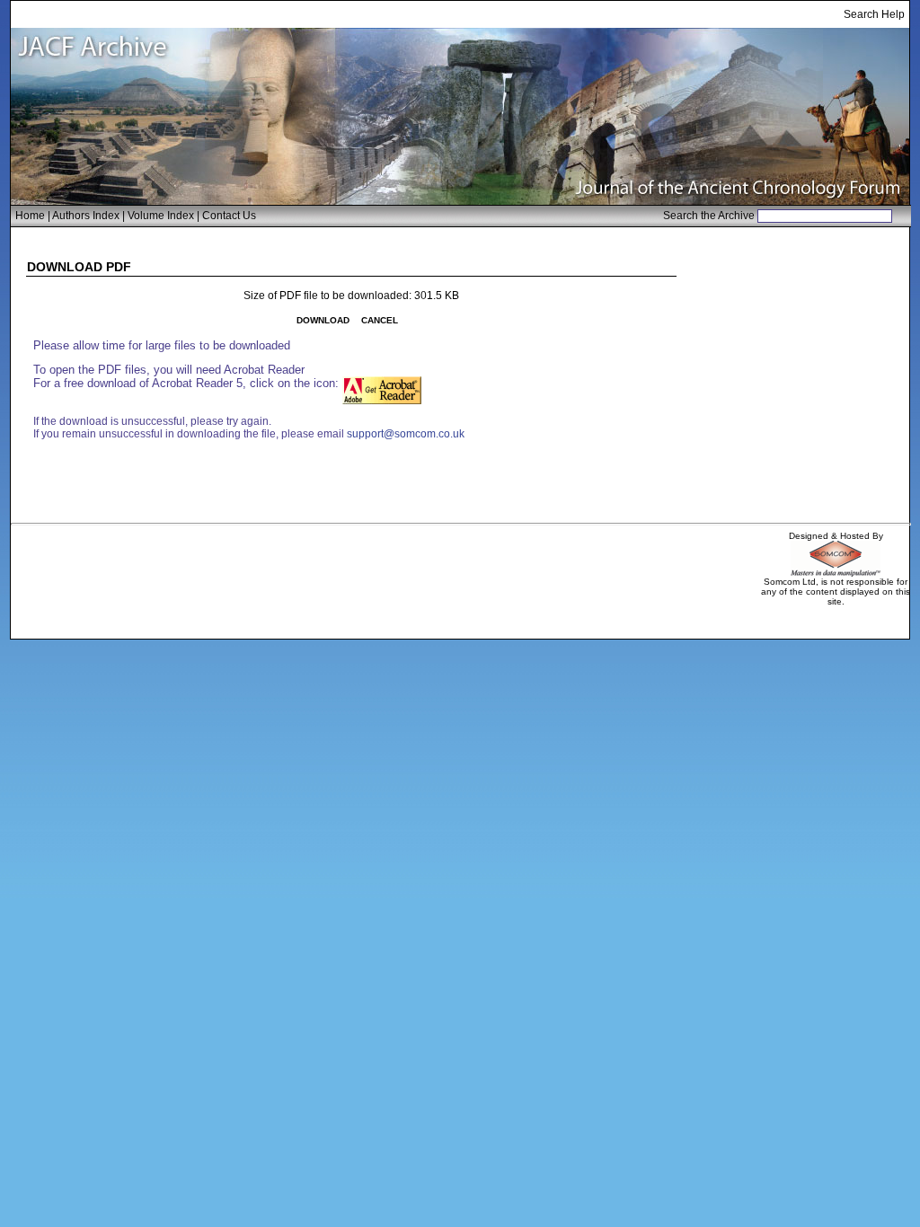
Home (30, 215)
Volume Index (161, 215)
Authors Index (85, 215)
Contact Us (229, 215)
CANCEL (379, 320)
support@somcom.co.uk (405, 434)
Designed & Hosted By (836, 536)
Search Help (874, 14)
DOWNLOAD (322, 320)
